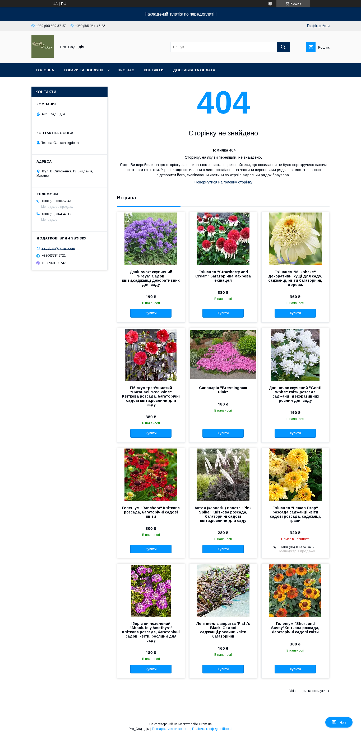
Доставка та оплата (194, 70)
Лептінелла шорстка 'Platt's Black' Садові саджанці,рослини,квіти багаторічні (223, 629)
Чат (343, 722)
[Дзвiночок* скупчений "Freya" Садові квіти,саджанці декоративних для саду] (151, 238)
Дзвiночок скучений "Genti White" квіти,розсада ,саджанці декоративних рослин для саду (295, 394)
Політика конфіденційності (212, 729)
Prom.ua (205, 724)
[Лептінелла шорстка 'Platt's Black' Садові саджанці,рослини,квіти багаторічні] (223, 590)
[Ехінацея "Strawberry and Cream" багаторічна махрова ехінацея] (223, 238)
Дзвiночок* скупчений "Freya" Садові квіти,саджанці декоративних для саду (151, 278)
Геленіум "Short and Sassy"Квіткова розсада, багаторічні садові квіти (295, 627)
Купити (151, 313)
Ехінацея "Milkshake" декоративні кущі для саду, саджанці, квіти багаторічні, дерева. (295, 278)
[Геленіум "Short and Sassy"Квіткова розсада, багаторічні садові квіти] (295, 590)
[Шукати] (283, 47)
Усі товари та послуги (307, 691)
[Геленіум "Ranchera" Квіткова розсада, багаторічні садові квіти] (151, 474)
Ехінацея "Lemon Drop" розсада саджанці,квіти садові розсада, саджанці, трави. (295, 514)
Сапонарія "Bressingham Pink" (223, 390)
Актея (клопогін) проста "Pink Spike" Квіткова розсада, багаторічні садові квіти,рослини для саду (223, 514)
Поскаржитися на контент (171, 729)
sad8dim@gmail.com (58, 248)
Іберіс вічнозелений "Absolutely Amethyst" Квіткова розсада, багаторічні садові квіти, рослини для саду (151, 632)
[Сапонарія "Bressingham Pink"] (223, 354)
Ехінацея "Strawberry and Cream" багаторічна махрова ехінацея (223, 276)
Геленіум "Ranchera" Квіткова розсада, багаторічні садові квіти (151, 512)
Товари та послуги (83, 70)
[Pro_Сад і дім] (42, 56)
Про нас (126, 70)
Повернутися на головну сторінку (223, 182)
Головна (45, 70)
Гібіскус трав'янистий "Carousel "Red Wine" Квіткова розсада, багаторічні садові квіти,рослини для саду (151, 396)
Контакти (154, 70)
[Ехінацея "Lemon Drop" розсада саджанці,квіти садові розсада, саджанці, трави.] (295, 474)
